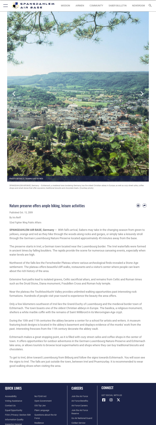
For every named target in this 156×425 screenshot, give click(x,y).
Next (142, 94)
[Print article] (138, 205)
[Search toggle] (150, 5)
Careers (77, 388)
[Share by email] (144, 205)
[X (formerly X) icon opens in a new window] (118, 400)
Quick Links (13, 388)
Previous (14, 94)
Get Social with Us (111, 395)
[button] (5, 5)
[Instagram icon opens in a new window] (111, 400)
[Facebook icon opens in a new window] (103, 400)
